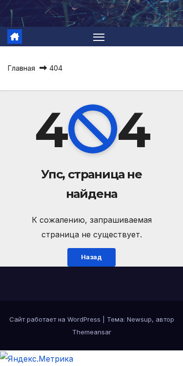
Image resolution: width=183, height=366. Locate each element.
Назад (91, 257)
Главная (21, 68)
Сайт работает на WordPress (55, 319)
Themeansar (91, 332)
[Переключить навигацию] (99, 36)
